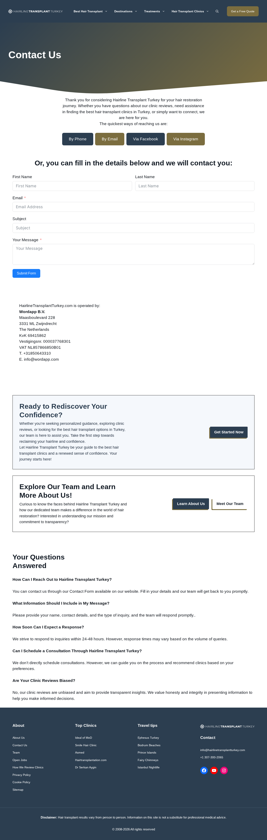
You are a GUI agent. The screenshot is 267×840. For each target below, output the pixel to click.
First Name (22, 177)
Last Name (145, 177)
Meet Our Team (230, 504)
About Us (19, 737)
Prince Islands (147, 752)
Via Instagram (185, 139)
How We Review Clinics (28, 767)
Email (18, 198)
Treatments (152, 11)
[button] (217, 11)
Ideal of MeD (83, 737)
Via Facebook (145, 139)
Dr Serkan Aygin (85, 767)
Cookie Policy (21, 782)
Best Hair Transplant (88, 11)
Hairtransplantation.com (91, 760)
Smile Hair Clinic (86, 745)
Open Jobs (20, 760)
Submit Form (26, 273)
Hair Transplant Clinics (188, 11)
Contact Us (20, 745)
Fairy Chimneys (148, 760)
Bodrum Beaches (149, 745)
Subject (19, 219)
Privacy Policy (22, 775)
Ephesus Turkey (148, 737)
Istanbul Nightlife (149, 767)
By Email (110, 139)
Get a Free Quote (242, 11)
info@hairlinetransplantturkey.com (222, 750)
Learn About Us (191, 504)
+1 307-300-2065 (211, 757)
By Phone (78, 139)
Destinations (123, 11)
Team (16, 752)
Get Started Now (228, 432)
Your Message (25, 240)
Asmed (79, 752)
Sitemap (18, 789)
